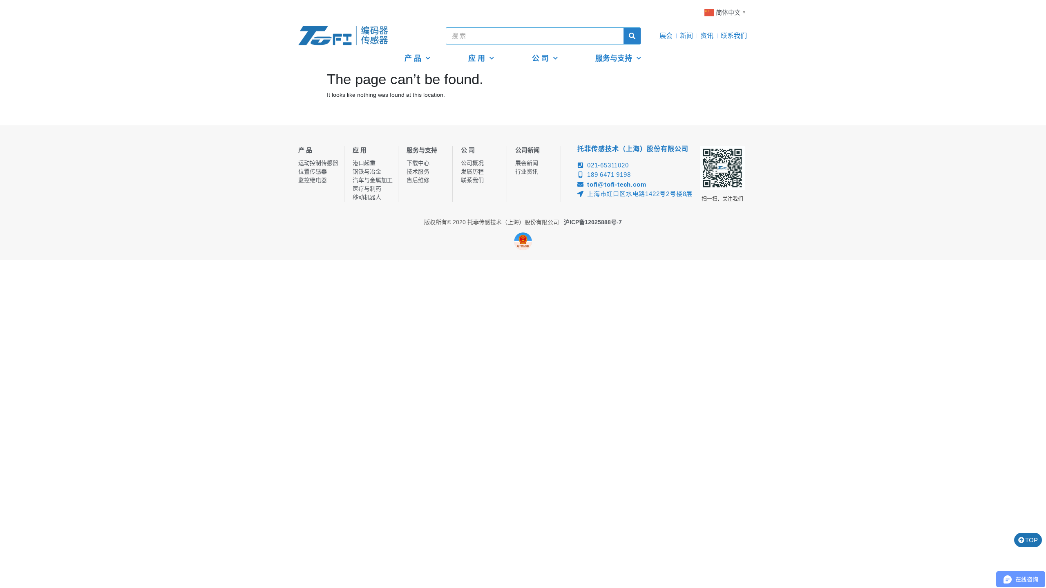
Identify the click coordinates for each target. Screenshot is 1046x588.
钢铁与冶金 (367, 171)
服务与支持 (613, 58)
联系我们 (734, 35)
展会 (666, 35)
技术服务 (418, 171)
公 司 (540, 58)
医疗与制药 (367, 188)
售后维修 (418, 180)
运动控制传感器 (318, 163)
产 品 (413, 58)
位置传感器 (312, 171)
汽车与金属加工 (373, 180)
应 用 (476, 58)
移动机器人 (367, 197)
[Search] (632, 36)
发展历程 (472, 171)
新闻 (686, 35)
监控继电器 (312, 180)
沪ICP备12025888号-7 (593, 222)
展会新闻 (526, 163)
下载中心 (418, 163)
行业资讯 (526, 171)
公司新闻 (527, 150)
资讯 (706, 35)
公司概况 (472, 163)
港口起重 (364, 163)
